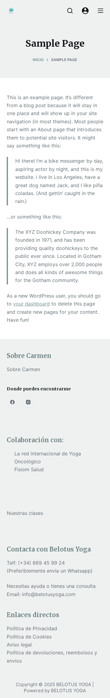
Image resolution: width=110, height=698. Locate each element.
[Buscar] (70, 10)
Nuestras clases (25, 513)
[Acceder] (85, 10)
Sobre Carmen (23, 369)
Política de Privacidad (32, 628)
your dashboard (31, 304)
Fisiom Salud (29, 469)
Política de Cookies (29, 637)
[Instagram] (28, 402)
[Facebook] (12, 402)
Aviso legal (19, 645)
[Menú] (100, 10)
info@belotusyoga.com (48, 594)
